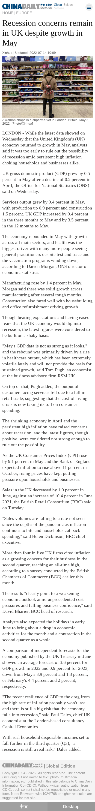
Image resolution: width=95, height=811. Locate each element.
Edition (63, 4)
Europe (24, 13)
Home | (8, 13)
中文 (23, 806)
